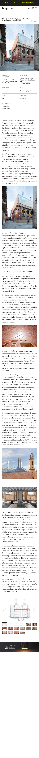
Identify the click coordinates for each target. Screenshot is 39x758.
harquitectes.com (7, 91)
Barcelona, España (25, 91)
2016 (3, 99)
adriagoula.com (6, 108)
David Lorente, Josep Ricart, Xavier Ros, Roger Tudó (27, 80)
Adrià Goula (5, 106)
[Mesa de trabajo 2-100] (19, 652)
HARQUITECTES (25, 83)
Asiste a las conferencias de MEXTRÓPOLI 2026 (19, 3)
